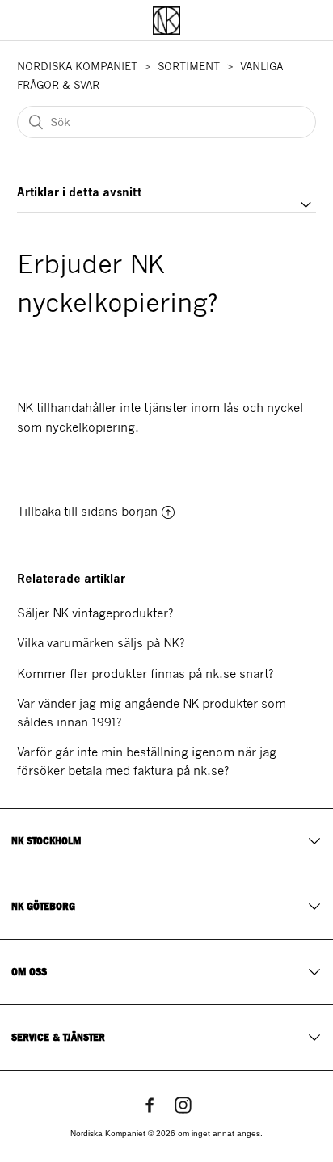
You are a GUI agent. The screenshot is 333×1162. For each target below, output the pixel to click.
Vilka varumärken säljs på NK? (100, 643)
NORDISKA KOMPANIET (77, 67)
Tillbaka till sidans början (87, 511)
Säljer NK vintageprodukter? (95, 613)
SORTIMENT (189, 67)
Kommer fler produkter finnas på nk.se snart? (145, 674)
